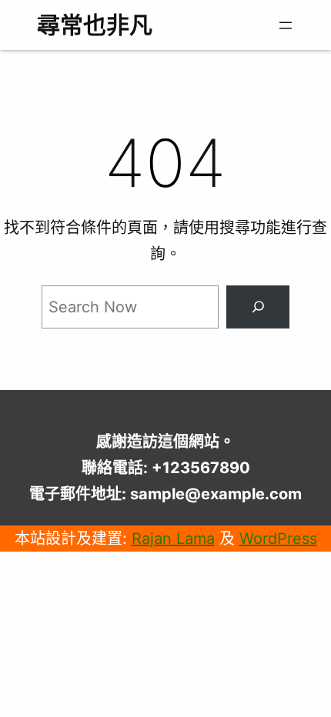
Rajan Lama (173, 538)
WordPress (278, 538)
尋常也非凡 (94, 24)
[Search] (257, 306)
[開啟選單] (285, 25)
